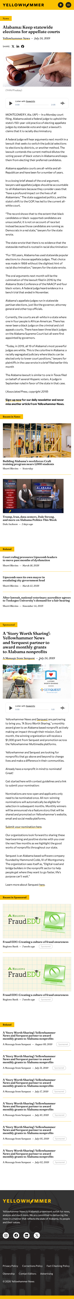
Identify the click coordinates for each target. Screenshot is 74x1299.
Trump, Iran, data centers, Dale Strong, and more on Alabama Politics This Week (30, 518)
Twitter (13, 46)
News (6, 18)
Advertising (46, 1273)
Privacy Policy (10, 1265)
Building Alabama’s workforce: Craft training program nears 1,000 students (28, 462)
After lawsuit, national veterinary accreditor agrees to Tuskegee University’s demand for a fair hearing (37, 599)
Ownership (9, 1273)
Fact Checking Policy (58, 1265)
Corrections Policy (32, 1265)
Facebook (23, 46)
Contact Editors (27, 1273)
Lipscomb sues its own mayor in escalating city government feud (24, 578)
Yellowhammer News (16, 38)
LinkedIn (18, 46)
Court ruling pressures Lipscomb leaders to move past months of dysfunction (30, 558)
